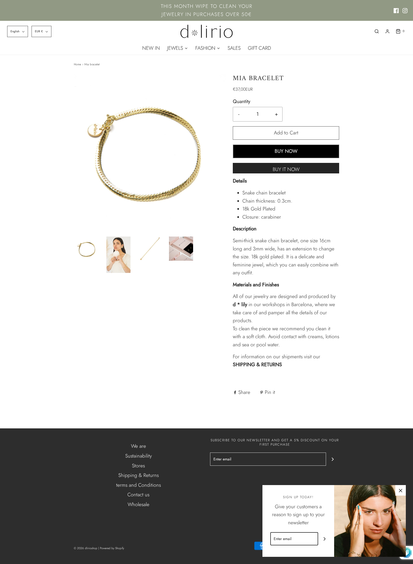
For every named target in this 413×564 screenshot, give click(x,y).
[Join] (332, 459)
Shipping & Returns (138, 475)
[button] (17, 31)
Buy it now (286, 169)
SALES (234, 48)
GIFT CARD (259, 48)
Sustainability (138, 455)
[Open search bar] (376, 31)
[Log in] (387, 31)
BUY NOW (286, 151)
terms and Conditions (138, 485)
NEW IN (151, 48)
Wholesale (138, 504)
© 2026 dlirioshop (85, 548)
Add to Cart (286, 132)
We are (138, 446)
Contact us (138, 494)
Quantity (241, 101)
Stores (138, 465)
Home (77, 64)
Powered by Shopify (112, 548)
